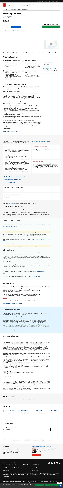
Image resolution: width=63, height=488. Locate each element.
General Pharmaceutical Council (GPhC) (10, 131)
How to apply (54, 410)
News (53, 1)
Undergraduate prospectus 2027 (38, 446)
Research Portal (35, 470)
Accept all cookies (39, 485)
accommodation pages (39, 271)
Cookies (28, 482)
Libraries (14, 464)
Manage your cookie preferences (52, 485)
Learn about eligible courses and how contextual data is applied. (16, 171)
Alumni (46, 1)
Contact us (49, 446)
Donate (50, 1)
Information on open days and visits (51, 24)
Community (25, 5)
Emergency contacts (7, 468)
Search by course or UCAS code (9, 427)
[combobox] (31, 190)
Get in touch (46, 67)
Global (30, 5)
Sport (13, 468)
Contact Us (59, 482)
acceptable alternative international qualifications (40, 141)
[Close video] (57, 41)
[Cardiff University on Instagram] (49, 463)
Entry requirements (16, 52)
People (33, 468)
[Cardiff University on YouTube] (59, 463)
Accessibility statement (31, 481)
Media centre (34, 467)
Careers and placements (49, 52)
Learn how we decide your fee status (10, 226)
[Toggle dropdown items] (58, 190)
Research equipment (16, 467)
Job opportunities (35, 464)
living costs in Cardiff (36, 276)
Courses (18, 9)
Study (8, 5)
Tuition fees (23, 52)
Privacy (50, 481)
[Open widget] (60, 485)
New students (25, 464)
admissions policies (12, 203)
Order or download (37, 455)
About (34, 5)
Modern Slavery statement (42, 481)
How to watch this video (51, 46)
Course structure (29, 52)
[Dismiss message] (62, 481)
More (56, 52)
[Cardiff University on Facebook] (52, 463)
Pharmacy (10, 16)
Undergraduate (12, 9)
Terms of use (55, 481)
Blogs (23, 467)
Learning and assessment (39, 52)
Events (57, 1)
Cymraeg (57, 5)
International (24, 410)
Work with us (19, 5)
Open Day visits (10, 410)
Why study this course (7, 52)
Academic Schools (6, 464)
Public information (6, 470)
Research (13, 5)
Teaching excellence (40, 1)
